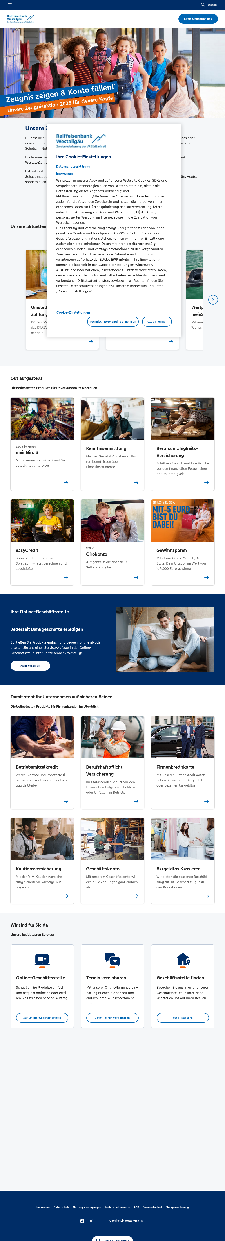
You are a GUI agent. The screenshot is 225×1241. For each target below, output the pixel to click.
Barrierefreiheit (152, 1207)
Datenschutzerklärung (73, 166)
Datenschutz (61, 1207)
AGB (136, 1207)
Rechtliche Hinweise (117, 1207)
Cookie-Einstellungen (73, 312)
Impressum (43, 1207)
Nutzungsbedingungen (87, 1207)
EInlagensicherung (177, 1207)
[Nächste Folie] (213, 300)
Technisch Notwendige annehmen (113, 321)
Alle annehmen (157, 321)
